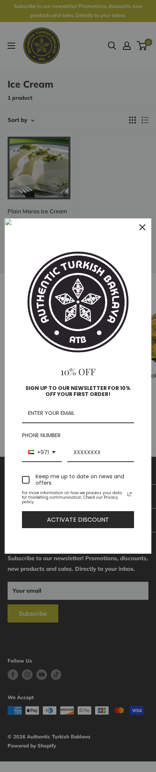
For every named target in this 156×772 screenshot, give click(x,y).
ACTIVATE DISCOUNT (78, 519)
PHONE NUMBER (41, 435)
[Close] (142, 227)
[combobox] (42, 452)
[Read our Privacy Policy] (129, 494)
